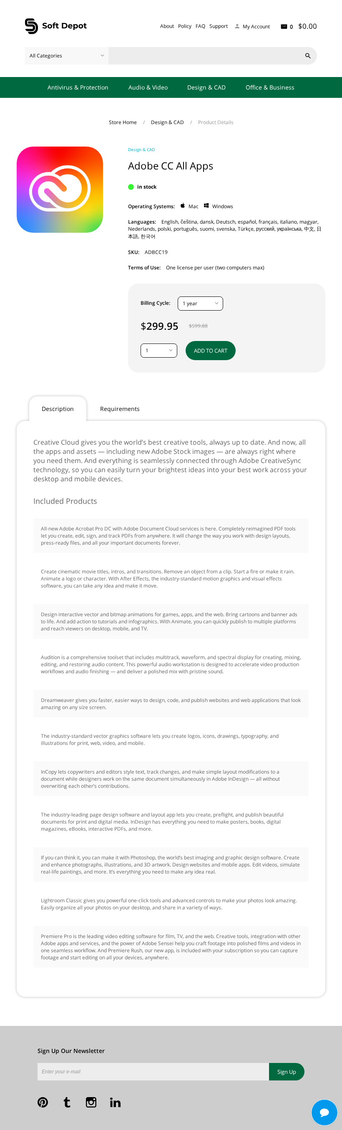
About (167, 26)
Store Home (123, 122)
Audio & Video (148, 87)
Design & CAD (206, 87)
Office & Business (270, 87)
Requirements (120, 409)
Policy (184, 26)
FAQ (200, 26)
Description (58, 409)
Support (218, 26)
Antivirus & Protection (78, 87)
